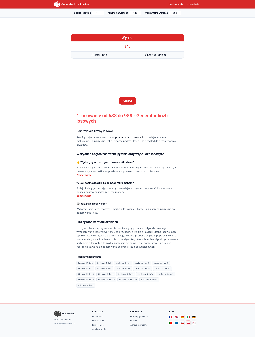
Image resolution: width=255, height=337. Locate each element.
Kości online (97, 316)
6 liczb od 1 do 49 (86, 285)
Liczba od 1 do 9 (123, 268)
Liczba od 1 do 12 (162, 268)
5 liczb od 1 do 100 (149, 279)
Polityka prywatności (139, 316)
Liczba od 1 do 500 (106, 279)
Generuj (127, 100)
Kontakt (133, 320)
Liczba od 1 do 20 (106, 274)
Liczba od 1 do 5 (142, 263)
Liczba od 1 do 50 (86, 279)
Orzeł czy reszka (176, 4)
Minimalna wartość (118, 12)
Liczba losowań (82, 12)
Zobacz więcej (84, 175)
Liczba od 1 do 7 (85, 268)
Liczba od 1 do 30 (145, 274)
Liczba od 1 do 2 (85, 263)
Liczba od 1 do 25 (125, 274)
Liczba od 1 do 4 (123, 263)
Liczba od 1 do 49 (165, 274)
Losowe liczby (193, 4)
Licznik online (98, 325)
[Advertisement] (127, 26)
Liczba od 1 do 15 (86, 274)
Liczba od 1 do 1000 (128, 279)
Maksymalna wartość (156, 12)
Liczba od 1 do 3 (104, 263)
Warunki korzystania (138, 325)
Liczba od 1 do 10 (142, 268)
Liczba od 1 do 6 (161, 263)
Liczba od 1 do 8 (104, 268)
